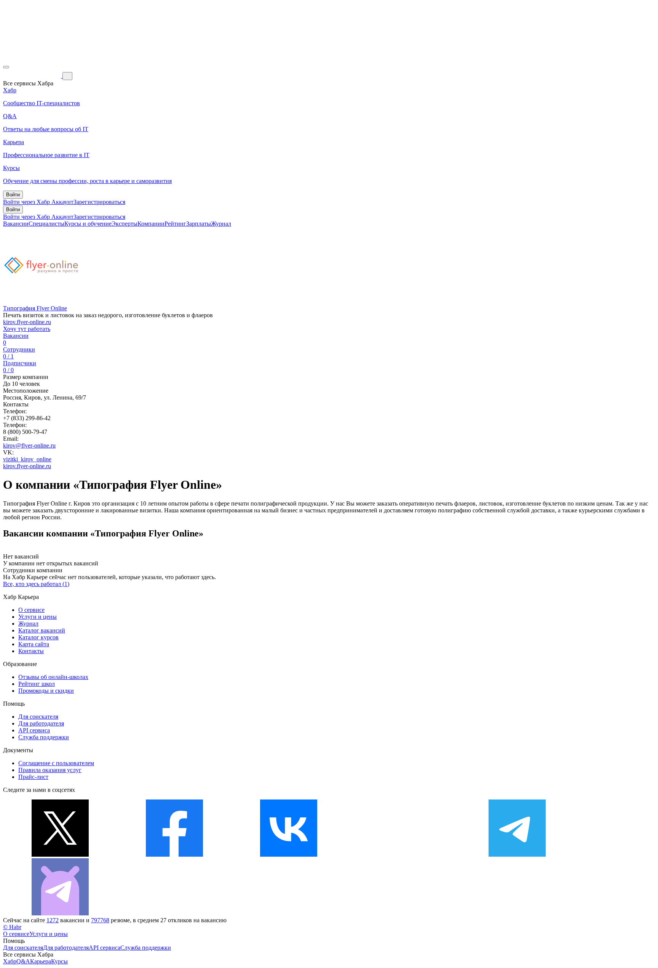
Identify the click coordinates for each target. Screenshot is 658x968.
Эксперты (124, 223)
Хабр (9, 961)
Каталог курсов (38, 637)
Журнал (221, 223)
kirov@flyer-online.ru (29, 445)
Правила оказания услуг (49, 770)
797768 (100, 920)
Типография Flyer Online (35, 308)
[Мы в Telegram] (517, 854)
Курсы (59, 961)
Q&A (23, 961)
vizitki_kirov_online (27, 459)
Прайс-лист (33, 777)
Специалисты (46, 223)
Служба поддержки (43, 737)
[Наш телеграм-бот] (60, 913)
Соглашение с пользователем (56, 763)
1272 (52, 920)
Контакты (31, 651)
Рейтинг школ (36, 684)
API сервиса (34, 730)
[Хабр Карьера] (32, 75)
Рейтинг (175, 223)
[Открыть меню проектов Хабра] (6, 67)
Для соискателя (38, 716)
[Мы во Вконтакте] (289, 854)
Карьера (40, 961)
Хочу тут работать (26, 329)
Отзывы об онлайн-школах (53, 677)
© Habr (12, 927)
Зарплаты (198, 223)
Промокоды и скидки (46, 690)
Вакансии (16, 223)
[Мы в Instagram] (403, 854)
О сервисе (31, 610)
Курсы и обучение (88, 223)
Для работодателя (41, 723)
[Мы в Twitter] (60, 854)
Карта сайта (33, 644)
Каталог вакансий (41, 630)
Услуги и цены (37, 616)
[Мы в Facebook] (174, 854)
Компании (150, 223)
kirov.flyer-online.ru (27, 322)
